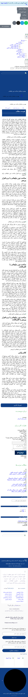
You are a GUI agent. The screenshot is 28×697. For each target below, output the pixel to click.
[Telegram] (22, 23)
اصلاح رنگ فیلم (6, 306)
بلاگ (22, 96)
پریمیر (24, 385)
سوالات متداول (21, 56)
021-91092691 (15, 566)
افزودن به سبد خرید (22, 522)
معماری (20, 49)
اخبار (23, 509)
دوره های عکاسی (14, 45)
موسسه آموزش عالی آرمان (18, 388)
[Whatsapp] (26, 23)
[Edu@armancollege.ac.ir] (3, 622)
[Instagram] (18, 23)
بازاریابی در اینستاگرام (8, 167)
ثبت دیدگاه (23, 456)
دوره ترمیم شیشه (22, 521)
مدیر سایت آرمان (22, 418)
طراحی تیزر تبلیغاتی (16, 324)
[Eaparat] (14, 23)
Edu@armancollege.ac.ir (15, 563)
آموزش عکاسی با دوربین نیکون (18, 472)
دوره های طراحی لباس (13, 48)
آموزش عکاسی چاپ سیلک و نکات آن (16, 490)
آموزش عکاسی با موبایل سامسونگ (17, 478)
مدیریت (20, 52)
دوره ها (23, 40)
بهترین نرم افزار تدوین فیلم (15, 226)
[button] (3, 111)
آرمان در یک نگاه (20, 53)
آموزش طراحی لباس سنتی (19, 484)
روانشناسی (19, 50)
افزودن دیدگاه (23, 431)
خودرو (20, 42)
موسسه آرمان (22, 392)
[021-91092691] (8, 608)
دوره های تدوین (15, 46)
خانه (22, 94)
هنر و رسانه (19, 43)
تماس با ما (22, 55)
